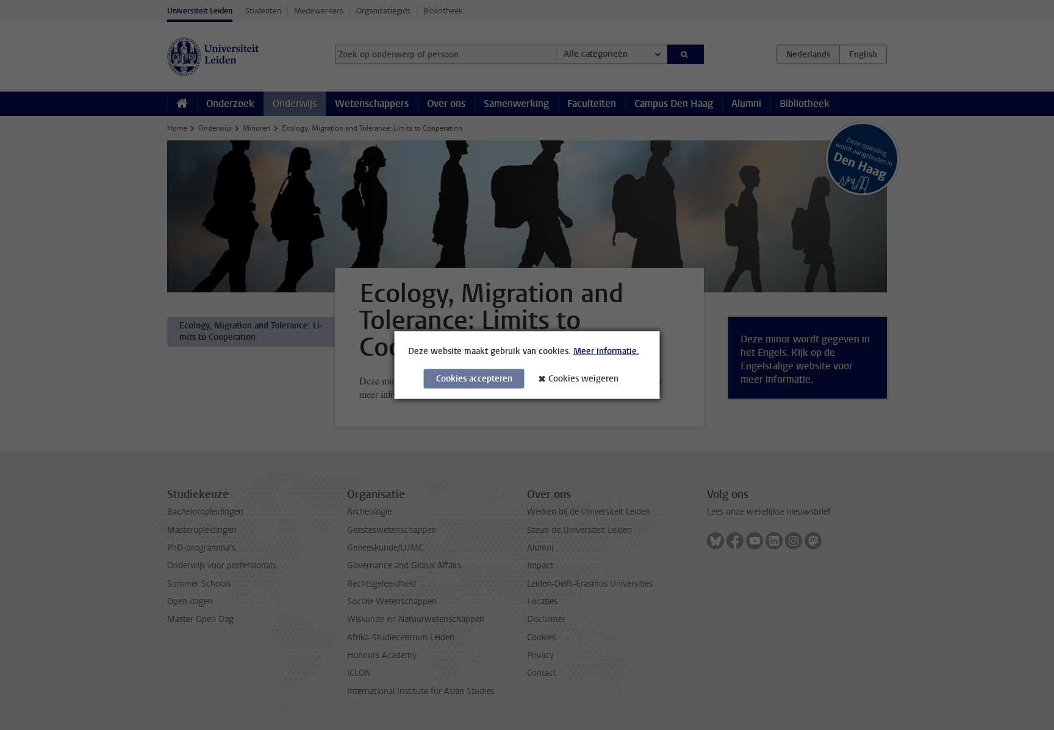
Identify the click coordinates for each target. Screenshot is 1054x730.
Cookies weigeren (583, 379)
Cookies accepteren (474, 379)
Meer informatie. (606, 351)
